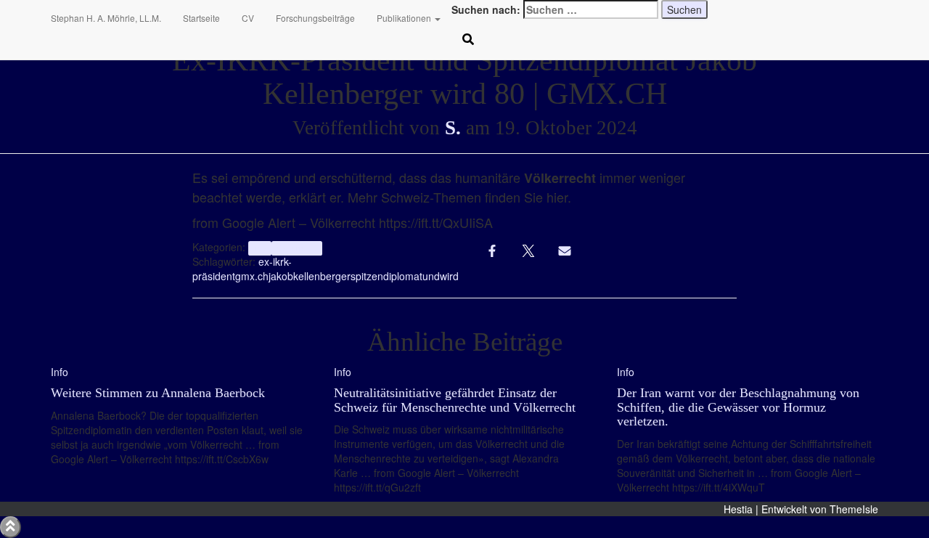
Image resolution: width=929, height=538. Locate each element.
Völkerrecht (297, 247)
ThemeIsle (854, 509)
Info (259, 247)
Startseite (201, 18)
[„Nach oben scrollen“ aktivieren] (10, 527)
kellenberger (322, 276)
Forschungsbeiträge (315, 18)
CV (248, 18)
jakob (281, 276)
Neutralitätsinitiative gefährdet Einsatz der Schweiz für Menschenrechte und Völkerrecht (455, 400)
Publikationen (405, 18)
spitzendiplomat (386, 276)
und (431, 276)
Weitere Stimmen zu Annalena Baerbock (158, 393)
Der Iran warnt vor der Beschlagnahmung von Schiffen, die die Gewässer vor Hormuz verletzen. (738, 407)
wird (449, 276)
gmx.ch (252, 276)
